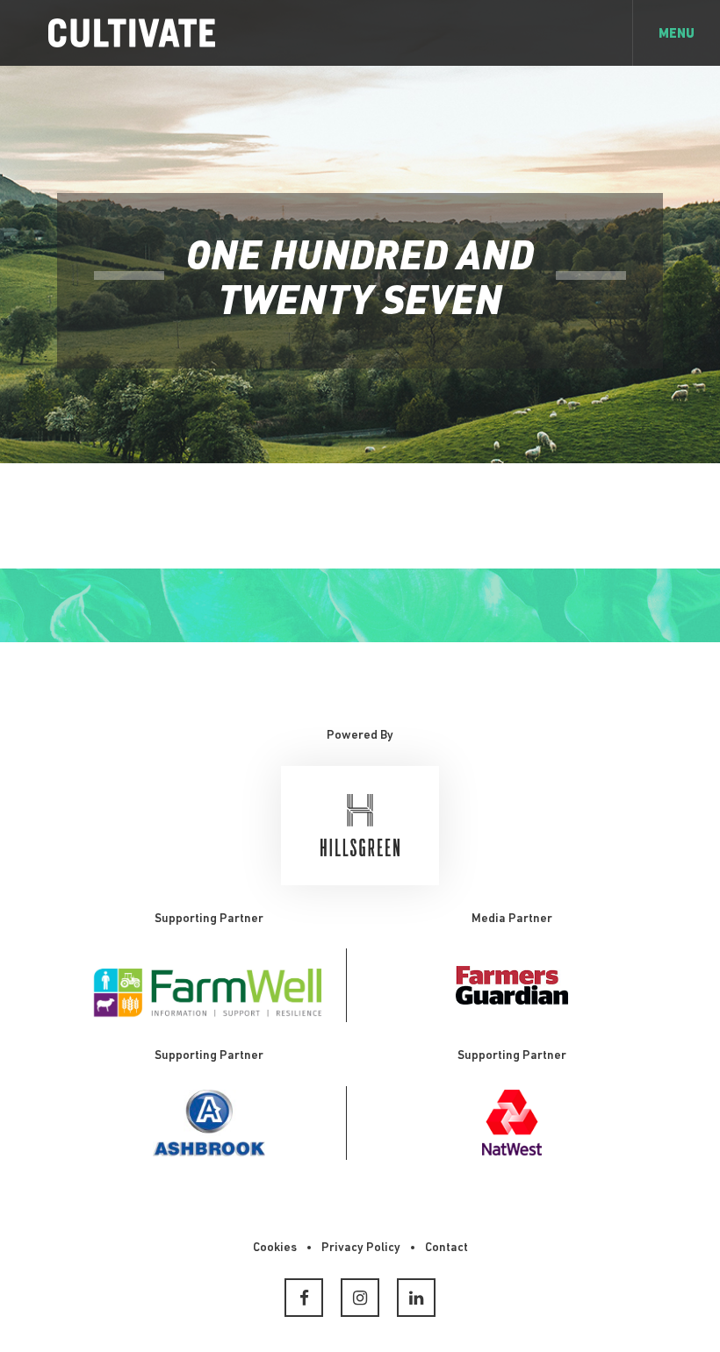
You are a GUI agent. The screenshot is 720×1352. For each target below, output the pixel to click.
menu (677, 34)
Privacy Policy (360, 1248)
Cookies (275, 1248)
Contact (446, 1248)
